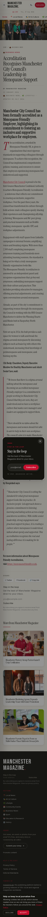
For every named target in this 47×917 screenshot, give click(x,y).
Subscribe (31, 467)
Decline (10, 913)
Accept (23, 913)
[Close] (40, 441)
